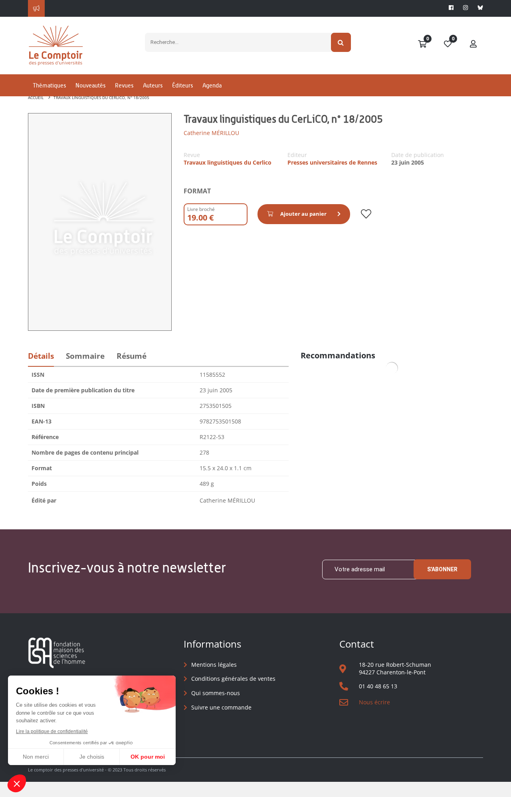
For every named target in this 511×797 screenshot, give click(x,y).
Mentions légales (214, 664)
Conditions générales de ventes (233, 678)
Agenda (212, 85)
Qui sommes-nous (215, 693)
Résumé (132, 356)
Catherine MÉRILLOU (211, 133)
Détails (41, 356)
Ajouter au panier (303, 213)
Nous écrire (374, 702)
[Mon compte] (473, 44)
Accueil (36, 97)
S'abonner (442, 569)
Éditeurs (182, 85)
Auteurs (152, 85)
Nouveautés (90, 85)
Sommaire (85, 356)
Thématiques (49, 85)
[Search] (341, 42)
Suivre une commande (221, 707)
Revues (124, 85)
